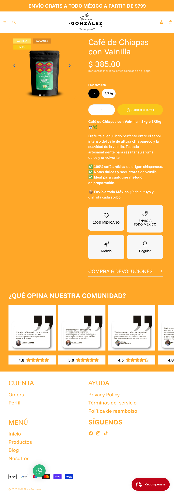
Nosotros (18, 458)
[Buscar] (14, 22)
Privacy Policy (104, 394)
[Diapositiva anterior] (13, 66)
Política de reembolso (112, 411)
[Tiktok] (105, 433)
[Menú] (5, 22)
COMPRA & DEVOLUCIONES (120, 271)
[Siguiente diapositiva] (71, 66)
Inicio (14, 434)
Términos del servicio (112, 402)
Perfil (14, 402)
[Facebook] (90, 433)
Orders (16, 394)
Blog (13, 450)
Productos (20, 442)
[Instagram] (98, 433)
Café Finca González (29, 489)
